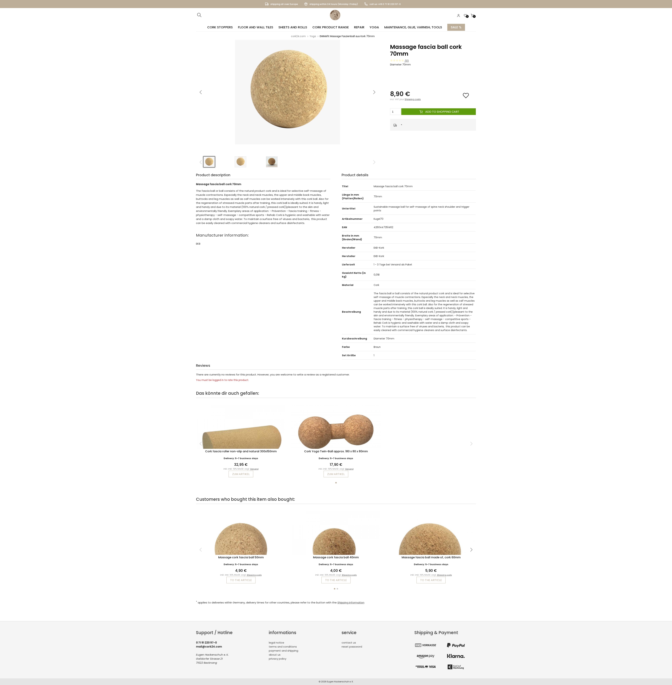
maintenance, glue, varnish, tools (413, 27)
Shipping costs (413, 99)
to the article (241, 580)
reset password (352, 646)
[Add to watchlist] (467, 97)
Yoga (374, 27)
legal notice (276, 642)
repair (359, 27)
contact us (349, 642)
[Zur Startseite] (336, 21)
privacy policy (277, 659)
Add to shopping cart (442, 112)
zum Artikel (241, 474)
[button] (374, 92)
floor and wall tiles (255, 27)
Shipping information (350, 602)
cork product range (330, 27)
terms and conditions (283, 646)
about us (275, 654)
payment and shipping (283, 650)
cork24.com (298, 36)
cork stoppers (220, 27)
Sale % (456, 27)
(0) (406, 61)
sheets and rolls (292, 27)
